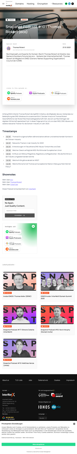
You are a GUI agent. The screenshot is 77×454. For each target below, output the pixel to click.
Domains (19, 3)
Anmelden (18, 215)
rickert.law (14, 184)
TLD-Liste (18, 380)
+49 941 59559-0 (10, 408)
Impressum (70, 380)
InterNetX (32, 189)
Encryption (42, 3)
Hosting (30, 3)
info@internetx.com (12, 412)
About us (5, 380)
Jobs (30, 380)
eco (11, 180)
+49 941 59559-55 (10, 410)
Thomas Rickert (16, 182)
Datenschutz (43, 380)
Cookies (57, 380)
